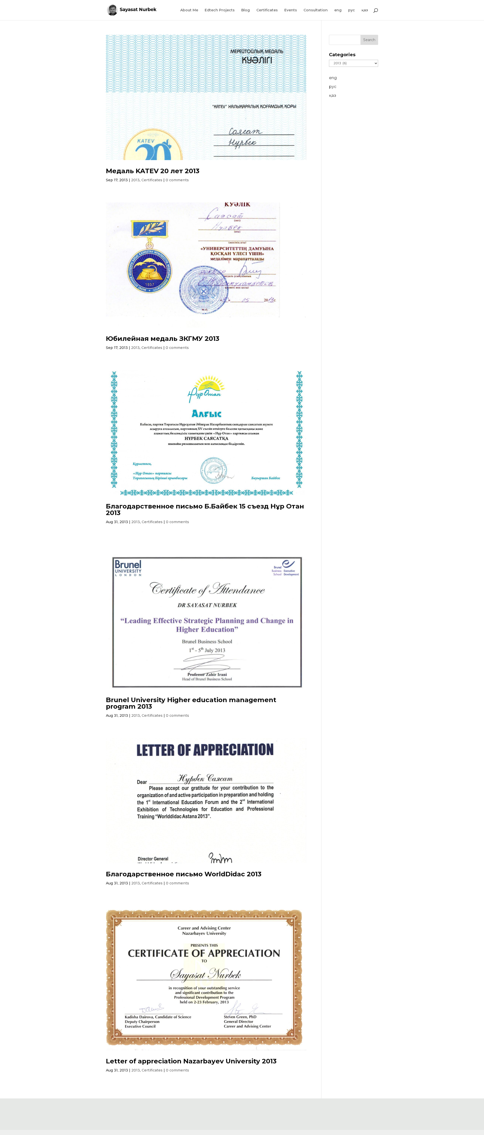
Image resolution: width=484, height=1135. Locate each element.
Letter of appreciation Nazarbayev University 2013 (191, 1061)
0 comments (177, 180)
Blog (245, 10)
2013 (135, 180)
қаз (364, 10)
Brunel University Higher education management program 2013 (191, 703)
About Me (189, 10)
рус (351, 10)
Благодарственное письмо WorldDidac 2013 (183, 874)
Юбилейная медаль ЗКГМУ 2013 (162, 339)
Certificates (267, 10)
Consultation (316, 10)
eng (338, 10)
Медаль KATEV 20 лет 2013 (152, 171)
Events (290, 10)
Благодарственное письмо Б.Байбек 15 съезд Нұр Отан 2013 (205, 509)
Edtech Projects (220, 10)
